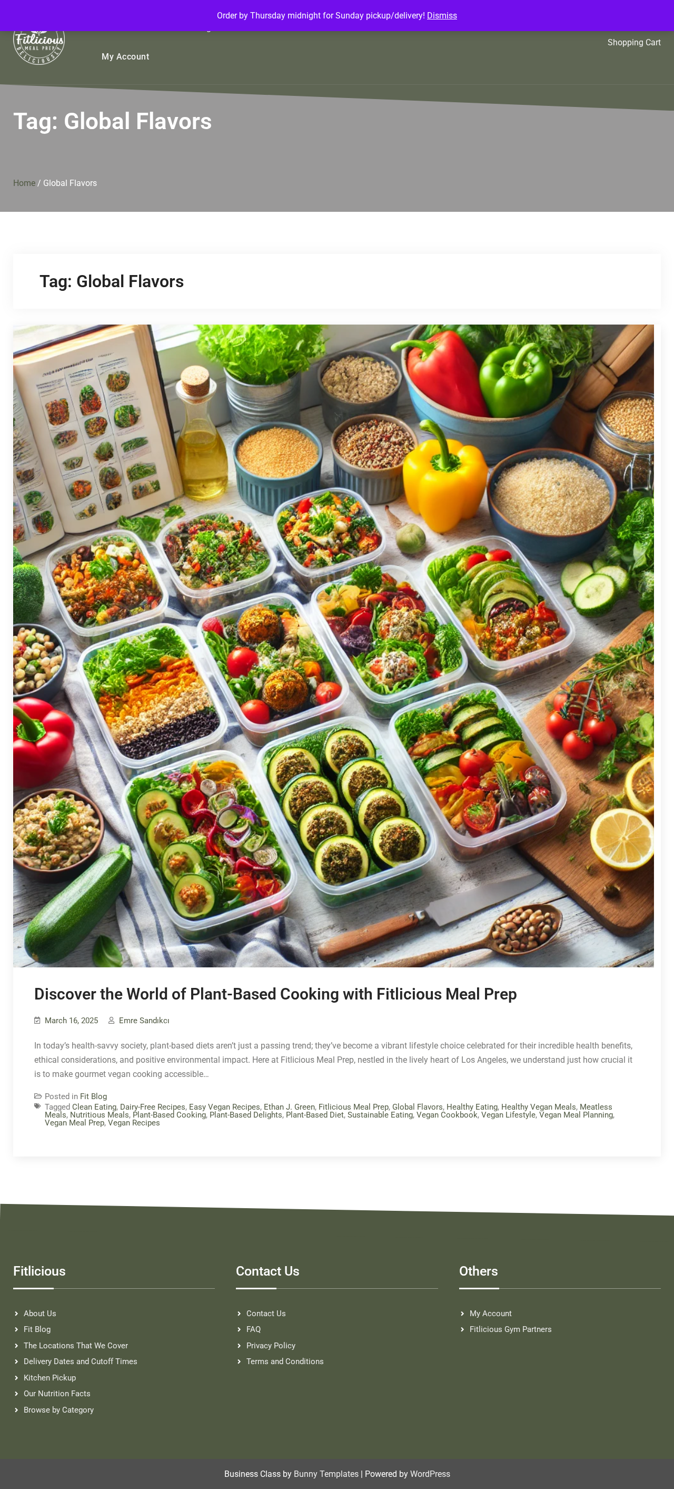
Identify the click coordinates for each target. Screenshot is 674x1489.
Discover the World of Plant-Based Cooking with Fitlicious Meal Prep (275, 994)
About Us (40, 1313)
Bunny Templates (326, 1474)
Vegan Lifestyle (508, 1115)
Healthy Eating (472, 1107)
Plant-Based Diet (315, 1115)
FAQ (253, 1329)
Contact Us (266, 1313)
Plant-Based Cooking (169, 1115)
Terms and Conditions (285, 1361)
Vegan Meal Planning (576, 1115)
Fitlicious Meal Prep (354, 1107)
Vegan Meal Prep (74, 1123)
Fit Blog (93, 1096)
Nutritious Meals (99, 1115)
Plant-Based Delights (246, 1115)
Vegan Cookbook (447, 1115)
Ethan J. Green (289, 1107)
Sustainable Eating (380, 1115)
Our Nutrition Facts (57, 1393)
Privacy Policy (270, 1345)
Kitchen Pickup (50, 1378)
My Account (125, 57)
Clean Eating (94, 1107)
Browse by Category (59, 1410)
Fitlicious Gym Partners (511, 1329)
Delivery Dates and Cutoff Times (80, 1361)
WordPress (430, 1474)
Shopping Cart (634, 42)
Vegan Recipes (134, 1123)
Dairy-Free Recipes (152, 1107)
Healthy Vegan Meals (538, 1107)
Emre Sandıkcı (144, 1020)
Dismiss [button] (442, 16)
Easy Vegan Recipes (224, 1107)
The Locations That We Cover (76, 1345)
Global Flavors (417, 1107)
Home (24, 183)
